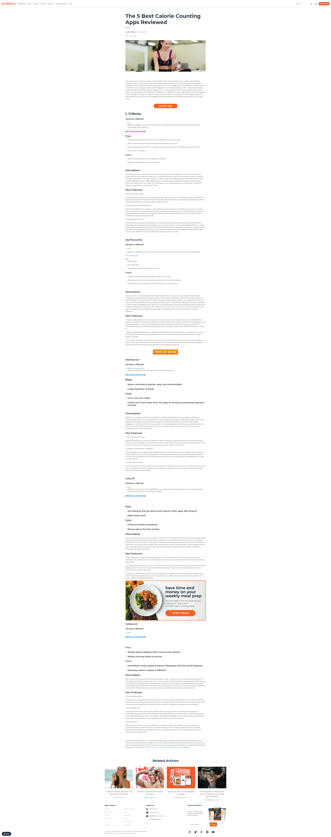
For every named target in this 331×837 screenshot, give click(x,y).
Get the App (165, 106)
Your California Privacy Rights (124, 831)
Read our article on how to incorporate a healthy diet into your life (164, 747)
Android (140, 131)
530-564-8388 (153, 809)
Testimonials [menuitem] (127, 815)
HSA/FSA (43, 3)
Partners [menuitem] (107, 815)
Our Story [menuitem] (107, 809)
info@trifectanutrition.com (157, 816)
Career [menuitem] (106, 821)
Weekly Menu (22, 3)
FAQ (70, 3)
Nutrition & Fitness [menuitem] (129, 809)
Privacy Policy (108, 831)
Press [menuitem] (125, 818)
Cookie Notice (114, 831)
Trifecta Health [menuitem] (109, 812)
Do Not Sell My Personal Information (139, 831)
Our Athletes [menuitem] (127, 825)
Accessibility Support (155, 819)
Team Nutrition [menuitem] (128, 821)
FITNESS (127, 27)
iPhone (130, 131)
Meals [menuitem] (125, 812)
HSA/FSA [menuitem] (107, 825)
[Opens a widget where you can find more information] (6, 834)
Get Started (324, 3)
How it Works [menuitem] (108, 818)
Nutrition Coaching (61, 3)
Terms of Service (130, 833)
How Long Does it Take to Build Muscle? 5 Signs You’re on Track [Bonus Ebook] (212, 794)
